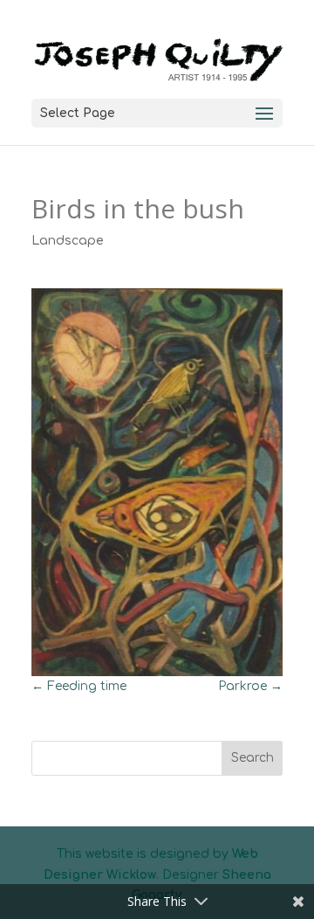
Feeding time (78, 686)
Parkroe (250, 686)
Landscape (67, 240)
